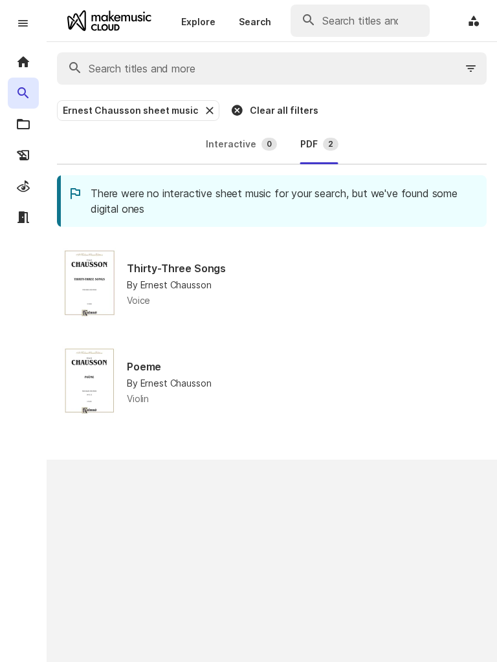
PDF (316, 143)
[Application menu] (474, 21)
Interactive (239, 143)
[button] (208, 110)
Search (255, 21)
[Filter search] (471, 68)
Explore (198, 21)
